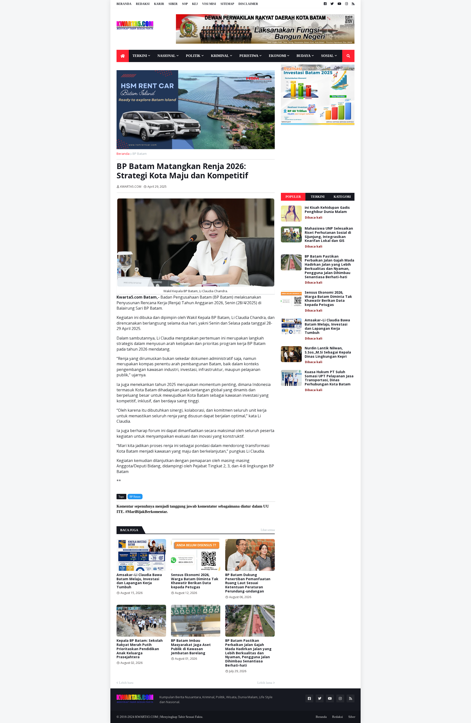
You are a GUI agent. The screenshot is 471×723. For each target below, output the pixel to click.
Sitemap (227, 4)
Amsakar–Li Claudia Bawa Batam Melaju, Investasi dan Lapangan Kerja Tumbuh (139, 581)
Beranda (124, 4)
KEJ (195, 4)
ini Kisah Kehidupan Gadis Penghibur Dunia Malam (327, 210)
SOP (185, 4)
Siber (173, 4)
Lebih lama (264, 682)
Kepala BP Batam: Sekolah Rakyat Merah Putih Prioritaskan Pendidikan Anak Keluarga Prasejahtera (140, 649)
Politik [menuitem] (193, 56)
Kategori (342, 196)
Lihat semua (268, 530)
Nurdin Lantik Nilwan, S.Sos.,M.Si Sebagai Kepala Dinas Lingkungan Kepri (328, 352)
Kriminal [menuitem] (220, 56)
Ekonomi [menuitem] (277, 56)
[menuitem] (123, 56)
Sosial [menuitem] (327, 56)
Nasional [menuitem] (166, 56)
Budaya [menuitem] (304, 56)
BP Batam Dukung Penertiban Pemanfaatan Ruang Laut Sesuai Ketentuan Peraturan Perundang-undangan (247, 583)
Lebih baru (126, 682)
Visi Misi (209, 4)
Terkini (318, 196)
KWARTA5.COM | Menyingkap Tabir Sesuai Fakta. (169, 717)
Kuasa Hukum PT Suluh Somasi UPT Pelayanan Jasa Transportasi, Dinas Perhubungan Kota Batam (329, 378)
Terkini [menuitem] (139, 56)
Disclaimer (248, 4)
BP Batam (139, 153)
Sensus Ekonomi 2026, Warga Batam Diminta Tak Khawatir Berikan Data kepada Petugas (194, 581)
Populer (293, 196)
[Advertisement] (317, 159)
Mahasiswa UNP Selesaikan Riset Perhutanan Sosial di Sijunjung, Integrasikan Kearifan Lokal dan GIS (329, 234)
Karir (159, 4)
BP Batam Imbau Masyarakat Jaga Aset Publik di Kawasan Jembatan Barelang (191, 647)
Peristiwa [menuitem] (248, 56)
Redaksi (143, 4)
